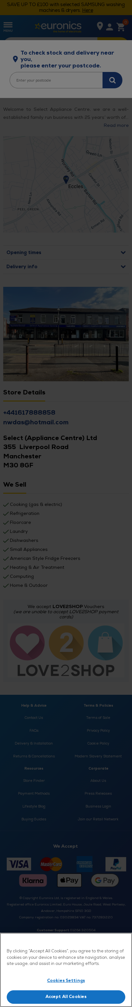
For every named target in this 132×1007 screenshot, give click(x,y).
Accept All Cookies (66, 996)
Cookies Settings (66, 980)
